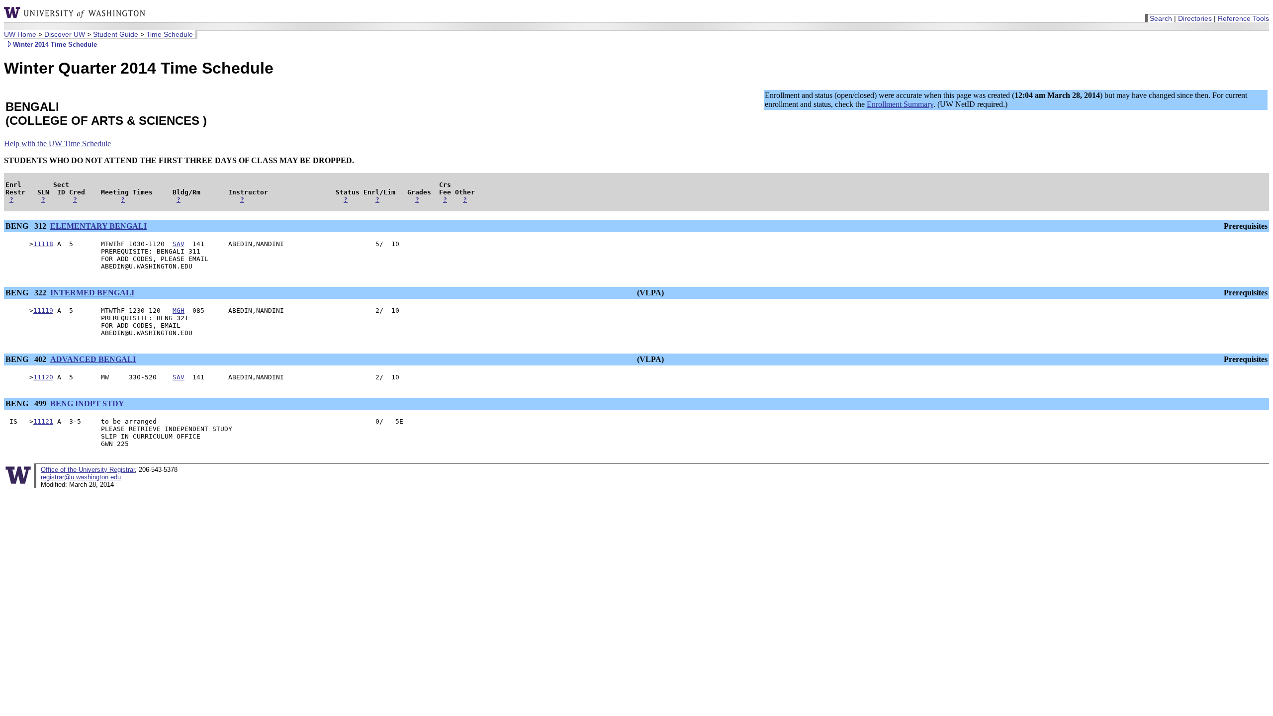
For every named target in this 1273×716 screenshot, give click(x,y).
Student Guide (115, 34)
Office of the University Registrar (88, 469)
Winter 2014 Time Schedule (55, 44)
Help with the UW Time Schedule (57, 143)
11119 (43, 310)
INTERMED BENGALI (92, 292)
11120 (43, 377)
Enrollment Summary (900, 104)
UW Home (20, 34)
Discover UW (64, 34)
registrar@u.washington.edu (81, 477)
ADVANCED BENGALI (93, 359)
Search (1161, 18)
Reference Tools (1243, 18)
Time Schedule (169, 34)
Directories (1195, 18)
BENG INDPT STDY (87, 403)
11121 (43, 421)
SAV (178, 244)
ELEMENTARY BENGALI (98, 226)
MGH (178, 310)
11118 (43, 244)
